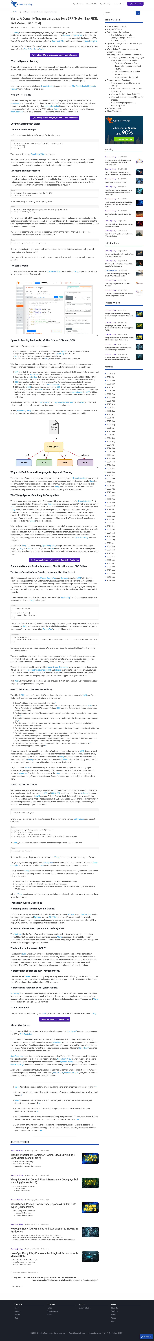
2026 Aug (111, 374)
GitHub (49, 1315)
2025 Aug (111, 414)
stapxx (58, 670)
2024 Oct (110, 435)
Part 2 (26, 49)
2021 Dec (111, 519)
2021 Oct (110, 526)
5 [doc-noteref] (90, 743)
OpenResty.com (78, 4)
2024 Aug (111, 441)
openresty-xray (37, 12)
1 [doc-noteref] (55, 702)
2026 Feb (111, 394)
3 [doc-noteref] (18, 720)
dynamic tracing (47, 86)
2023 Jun (111, 489)
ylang (26, 12)
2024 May (111, 452)
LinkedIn (114, 1308)
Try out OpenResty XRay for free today (55, 1019)
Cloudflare (14, 103)
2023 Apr (111, 496)
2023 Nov (111, 472)
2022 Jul (110, 509)
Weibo (113, 1318)
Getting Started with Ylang (118, 32)
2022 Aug (111, 506)
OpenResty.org (52, 1311)
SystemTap (77, 35)
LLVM (40, 402)
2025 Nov (111, 404)
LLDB (46, 402)
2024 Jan (111, 465)
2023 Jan (111, 502)
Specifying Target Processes (123, 38)
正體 (108, 1333)
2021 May (111, 540)
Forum (49, 1308)
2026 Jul (110, 377)
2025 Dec (111, 401)
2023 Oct (110, 475)
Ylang (16, 32)
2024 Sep (111, 438)
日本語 (120, 1333)
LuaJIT (56, 1073)
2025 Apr (111, 428)
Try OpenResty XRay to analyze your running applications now (55, 55)
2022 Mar (111, 516)
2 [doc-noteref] (20, 715)
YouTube (114, 1311)
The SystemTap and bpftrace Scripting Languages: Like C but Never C (128, 66)
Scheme (84, 793)
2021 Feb (111, 550)
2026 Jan (111, 397)
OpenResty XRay (91, 4)
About (17, 1308)
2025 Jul (110, 418)
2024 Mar (111, 458)
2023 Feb (111, 499)
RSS (113, 1321)
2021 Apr (111, 543)
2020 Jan (111, 573)
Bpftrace (64, 578)
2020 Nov (111, 556)
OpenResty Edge (105, 4)
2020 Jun (111, 567)
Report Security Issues (77, 1333)
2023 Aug (111, 482)
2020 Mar (111, 570)
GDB (16, 356)
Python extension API (64, 402)
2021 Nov (111, 523)
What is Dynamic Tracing (117, 26)
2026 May (111, 384)
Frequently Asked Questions (118, 80)
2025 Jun (111, 421)
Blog (16, 1318)
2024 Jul (110, 445)
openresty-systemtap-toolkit (39, 670)
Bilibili (113, 1315)
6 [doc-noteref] (45, 745)
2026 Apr (111, 387)
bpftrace (66, 35)
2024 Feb (111, 462)
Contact (17, 1311)
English (114, 1333)
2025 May (111, 424)
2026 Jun (111, 380)
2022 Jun (111, 512)
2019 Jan (111, 580)
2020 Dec (111, 553)
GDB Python (79, 819)
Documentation (119, 4)
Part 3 (32, 49)
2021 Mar (111, 546)
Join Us (17, 1315)
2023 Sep (111, 479)
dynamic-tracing (50, 12)
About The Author (114, 111)
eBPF (64, 351)
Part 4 (41, 49)
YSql (52, 548)
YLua (29, 548)
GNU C (13, 507)
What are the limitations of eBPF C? (125, 94)
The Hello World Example (121, 35)
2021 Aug (111, 533)
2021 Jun (111, 536)
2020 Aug (111, 560)
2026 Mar (111, 391)
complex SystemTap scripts (56, 667)
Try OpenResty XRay (135, 4)
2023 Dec (111, 468)
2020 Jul (110, 563)
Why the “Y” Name (114, 29)
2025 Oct (110, 407)
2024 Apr (111, 455)
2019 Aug (111, 577)
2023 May (111, 492)
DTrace (43, 578)
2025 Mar (111, 431)
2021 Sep (111, 529)
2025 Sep (111, 411)
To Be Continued (114, 108)
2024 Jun (111, 448)
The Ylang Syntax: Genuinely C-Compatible (124, 55)
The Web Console (118, 41)
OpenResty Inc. (91, 41)
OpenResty (72, 1031)
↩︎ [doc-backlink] (96, 1087)
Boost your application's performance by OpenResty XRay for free (55, 560)
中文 (103, 1333)
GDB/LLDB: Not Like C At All (126, 77)
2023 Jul (110, 485)
